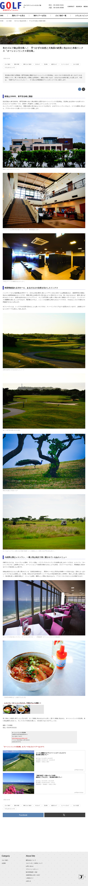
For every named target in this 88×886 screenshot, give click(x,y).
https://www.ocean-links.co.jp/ (19, 738)
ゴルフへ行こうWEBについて (34, 863)
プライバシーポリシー (32, 869)
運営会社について (31, 860)
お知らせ (28, 881)
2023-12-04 (6, 58)
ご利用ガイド (29, 878)
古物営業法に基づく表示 (33, 875)
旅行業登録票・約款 (31, 872)
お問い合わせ (29, 866)
